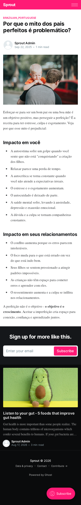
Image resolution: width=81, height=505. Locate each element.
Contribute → (59, 465)
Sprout (9, 4)
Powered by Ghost (40, 474)
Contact (42, 465)
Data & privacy (24, 465)
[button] (74, 5)
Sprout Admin (25, 43)
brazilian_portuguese (19, 17)
